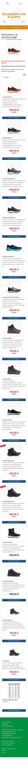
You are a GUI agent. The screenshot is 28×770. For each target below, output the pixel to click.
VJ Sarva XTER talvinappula (11, 297)
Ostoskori (5, 724)
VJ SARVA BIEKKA (7, 620)
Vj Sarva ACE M (7, 138)
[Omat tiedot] (7, 3)
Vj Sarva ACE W (7, 97)
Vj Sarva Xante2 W (8, 256)
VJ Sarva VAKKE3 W (8, 460)
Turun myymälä (7, 745)
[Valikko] (26, 27)
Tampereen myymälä (9, 743)
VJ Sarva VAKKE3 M (8, 501)
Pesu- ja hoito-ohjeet (9, 748)
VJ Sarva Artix (6, 379)
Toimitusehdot (7, 722)
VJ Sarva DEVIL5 (7, 420)
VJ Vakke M (5, 661)
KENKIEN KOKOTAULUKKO (10, 700)
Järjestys (6, 77)
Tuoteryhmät (16, 27)
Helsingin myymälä (8, 741)
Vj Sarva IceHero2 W (8, 178)
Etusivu (4, 27)
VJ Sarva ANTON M (7, 581)
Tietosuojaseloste (8, 726)
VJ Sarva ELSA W (7, 542)
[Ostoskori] (20, 3)
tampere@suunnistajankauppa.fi (11, 737)
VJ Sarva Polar (7, 338)
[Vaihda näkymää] (24, 75)
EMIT (4, 750)
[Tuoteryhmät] (4, 22)
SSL (4, 752)
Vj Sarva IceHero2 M (8, 217)
